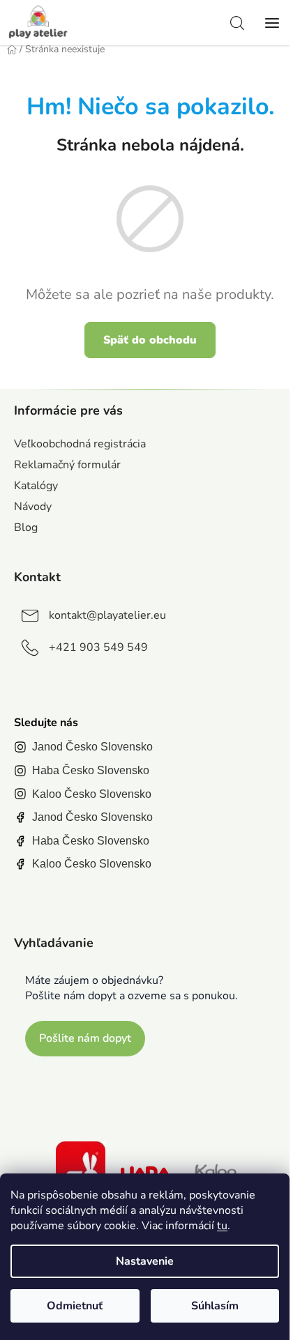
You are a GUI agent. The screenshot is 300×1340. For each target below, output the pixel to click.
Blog (26, 527)
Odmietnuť (75, 1306)
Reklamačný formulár (67, 464)
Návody (33, 506)
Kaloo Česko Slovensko (91, 794)
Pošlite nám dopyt (85, 1038)
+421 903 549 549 (98, 647)
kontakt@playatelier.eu (107, 615)
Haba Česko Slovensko (90, 770)
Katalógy (36, 485)
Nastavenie (145, 1261)
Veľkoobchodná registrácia (80, 444)
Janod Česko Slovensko (92, 747)
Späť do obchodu (150, 340)
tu (222, 1225)
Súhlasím (215, 1306)
